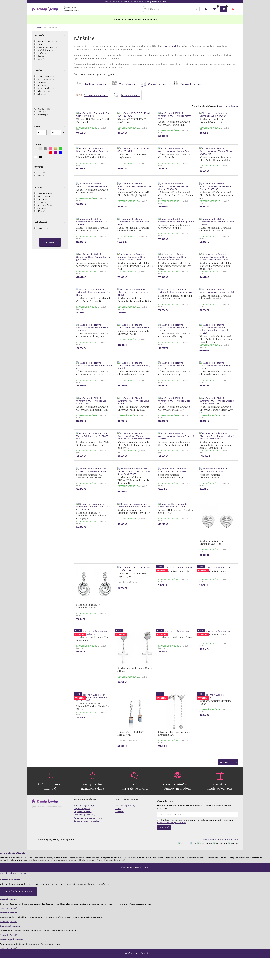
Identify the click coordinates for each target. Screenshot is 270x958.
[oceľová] (45, 148)
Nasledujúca (227, 762)
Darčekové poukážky (125, 805)
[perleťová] (40, 152)
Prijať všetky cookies (18, 891)
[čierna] (40, 157)
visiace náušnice (171, 46)
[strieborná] (35, 148)
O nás (118, 808)
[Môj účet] (205, 9)
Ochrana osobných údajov (86, 821)
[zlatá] (55, 148)
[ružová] (50, 148)
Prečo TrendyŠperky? (84, 805)
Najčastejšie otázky (83, 812)
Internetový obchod (211, 839)
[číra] (40, 148)
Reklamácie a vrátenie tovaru (88, 818)
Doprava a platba (82, 808)
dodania (234, 106)
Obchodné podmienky (84, 815)
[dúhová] (45, 152)
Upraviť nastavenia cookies (13, 873)
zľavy (227, 106)
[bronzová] (35, 152)
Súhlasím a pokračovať (135, 867)
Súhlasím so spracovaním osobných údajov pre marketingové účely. (196, 821)
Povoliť (13, 908)
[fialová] (55, 152)
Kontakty (119, 812)
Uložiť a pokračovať (135, 953)
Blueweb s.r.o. (231, 839)
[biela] (35, 157)
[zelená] (60, 148)
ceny (221, 106)
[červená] (50, 152)
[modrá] (60, 152)
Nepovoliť (4, 908)
